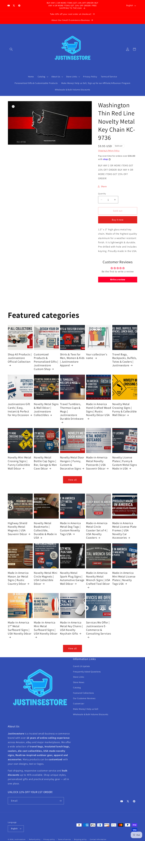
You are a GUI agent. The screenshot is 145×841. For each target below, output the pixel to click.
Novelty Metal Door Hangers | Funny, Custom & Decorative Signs (72, 463)
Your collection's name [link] (96, 356)
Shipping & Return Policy (108, 150)
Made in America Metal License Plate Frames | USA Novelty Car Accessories (124, 530)
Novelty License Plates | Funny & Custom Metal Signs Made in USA (124, 463)
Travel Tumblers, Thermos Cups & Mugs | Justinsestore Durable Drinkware (72, 411)
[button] (11, 49)
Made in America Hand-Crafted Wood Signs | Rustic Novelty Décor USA (98, 409)
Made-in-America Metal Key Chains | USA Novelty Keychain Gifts (71, 628)
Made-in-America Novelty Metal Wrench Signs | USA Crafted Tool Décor (98, 578)
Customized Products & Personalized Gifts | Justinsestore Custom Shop (46, 362)
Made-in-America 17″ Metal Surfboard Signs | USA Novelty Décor (19, 628)
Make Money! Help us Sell (85, 708)
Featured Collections (83, 692)
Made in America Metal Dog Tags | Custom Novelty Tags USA (70, 528)
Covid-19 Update (81, 666)
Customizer (78, 703)
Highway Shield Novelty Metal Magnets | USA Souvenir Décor (17, 528)
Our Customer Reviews (84, 698)
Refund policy (34, 839)
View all (72, 479)
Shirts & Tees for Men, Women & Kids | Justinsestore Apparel (72, 360)
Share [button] (104, 186)
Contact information (98, 839)
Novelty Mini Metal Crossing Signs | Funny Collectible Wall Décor (19, 463)
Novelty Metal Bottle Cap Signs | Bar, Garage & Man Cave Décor (45, 463)
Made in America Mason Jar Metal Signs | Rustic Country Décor (18, 578)
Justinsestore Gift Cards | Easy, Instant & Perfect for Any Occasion (19, 409)
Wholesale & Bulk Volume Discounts (90, 714)
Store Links (78, 676)
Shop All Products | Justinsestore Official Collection (20, 358)
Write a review (117, 279)
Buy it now (118, 219)
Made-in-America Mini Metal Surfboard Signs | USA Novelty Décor (45, 628)
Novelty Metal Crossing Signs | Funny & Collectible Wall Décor (124, 409)
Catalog (77, 687)
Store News (78, 682)
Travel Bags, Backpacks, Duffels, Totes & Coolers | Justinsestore (124, 360)
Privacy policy (49, 839)
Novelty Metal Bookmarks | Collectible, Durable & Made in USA (45, 530)
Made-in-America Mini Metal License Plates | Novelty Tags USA (124, 578)
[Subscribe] (60, 801)
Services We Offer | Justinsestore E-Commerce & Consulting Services (98, 628)
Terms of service (64, 839)
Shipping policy (80, 839)
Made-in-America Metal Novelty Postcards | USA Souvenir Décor (96, 463)
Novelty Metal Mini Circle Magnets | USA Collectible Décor (45, 578)
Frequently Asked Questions (87, 671)
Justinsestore (19, 839)
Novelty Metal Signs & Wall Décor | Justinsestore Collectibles (46, 409)
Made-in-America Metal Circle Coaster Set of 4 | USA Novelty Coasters (96, 530)
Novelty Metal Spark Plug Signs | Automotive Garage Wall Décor (72, 578)
